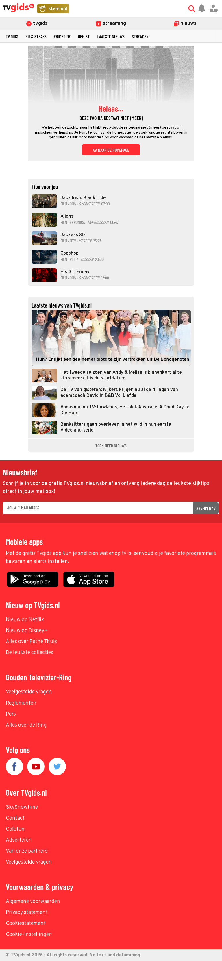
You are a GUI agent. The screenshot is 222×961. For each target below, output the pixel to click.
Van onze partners (26, 851)
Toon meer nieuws (111, 445)
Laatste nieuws (111, 36)
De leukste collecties (29, 652)
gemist (84, 36)
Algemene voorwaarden (33, 901)
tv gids (12, 36)
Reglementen (21, 703)
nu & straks (36, 36)
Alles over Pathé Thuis (31, 641)
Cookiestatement (26, 923)
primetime (62, 36)
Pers (11, 714)
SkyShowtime (22, 807)
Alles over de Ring (26, 725)
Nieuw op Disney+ (27, 630)
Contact (15, 818)
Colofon (15, 829)
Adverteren (19, 840)
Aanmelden (206, 508)
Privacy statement (27, 912)
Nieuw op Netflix (25, 619)
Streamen (140, 36)
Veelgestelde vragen (29, 692)
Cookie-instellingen (29, 934)
